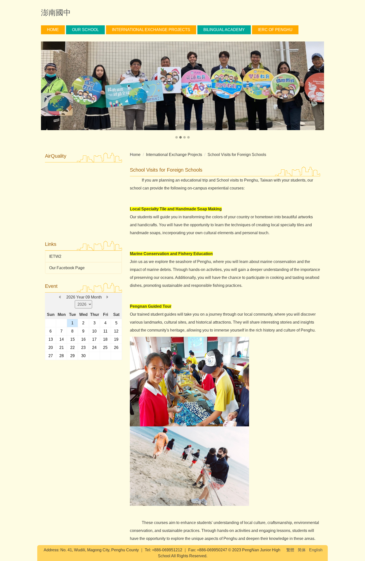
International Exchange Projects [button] (151, 30)
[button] (47, 90)
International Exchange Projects (174, 154)
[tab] (177, 137)
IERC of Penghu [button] (275, 30)
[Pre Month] (60, 297)
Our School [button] (85, 30)
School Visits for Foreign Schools (237, 154)
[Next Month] (107, 297)
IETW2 (55, 256)
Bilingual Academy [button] (224, 30)
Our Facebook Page (67, 268)
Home (53, 30)
